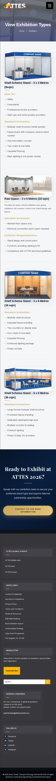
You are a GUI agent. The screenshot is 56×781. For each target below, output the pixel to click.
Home (21, 31)
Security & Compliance (14, 599)
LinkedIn (11, 745)
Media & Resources (13, 614)
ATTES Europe (11, 572)
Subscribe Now (12, 671)
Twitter (11, 741)
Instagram (12, 749)
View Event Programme (14, 633)
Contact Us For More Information (28, 510)
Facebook (12, 736)
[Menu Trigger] (49, 5)
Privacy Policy (11, 604)
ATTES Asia (10, 566)
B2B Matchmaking (12, 619)
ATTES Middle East (12, 560)
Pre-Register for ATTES (14, 638)
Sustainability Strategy (14, 628)
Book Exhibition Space (14, 623)
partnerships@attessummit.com (16, 713)
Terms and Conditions (14, 609)
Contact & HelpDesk (13, 594)
